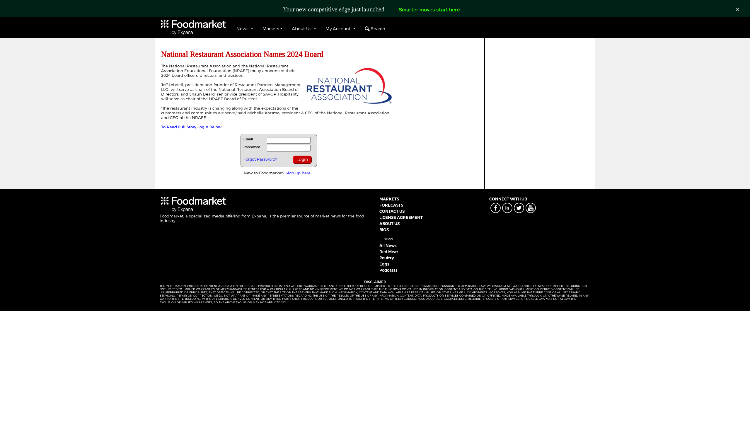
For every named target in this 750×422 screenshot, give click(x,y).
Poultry (386, 258)
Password (251, 147)
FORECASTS (391, 205)
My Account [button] (338, 28)
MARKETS (389, 199)
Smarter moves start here (429, 10)
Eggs (384, 264)
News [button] (243, 28)
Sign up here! (298, 173)
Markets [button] (270, 28)
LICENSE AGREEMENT (401, 217)
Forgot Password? (260, 159)
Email (248, 139)
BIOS (384, 229)
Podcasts (388, 270)
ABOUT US (389, 223)
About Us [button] (302, 28)
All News (388, 245)
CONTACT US (392, 211)
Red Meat (388, 251)
